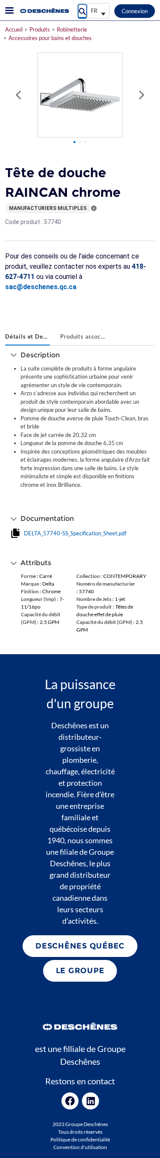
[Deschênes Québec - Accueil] (44, 10)
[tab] (27, 337)
